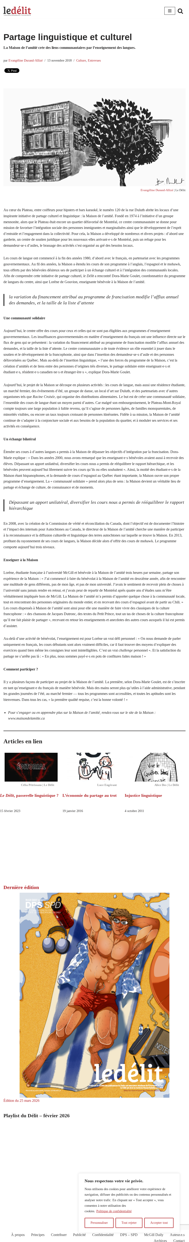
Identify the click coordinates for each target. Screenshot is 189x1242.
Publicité (79, 1235)
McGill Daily (153, 1235)
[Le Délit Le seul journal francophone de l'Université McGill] (17, 11)
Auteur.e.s (177, 1235)
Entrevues (94, 60)
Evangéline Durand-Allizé (26, 60)
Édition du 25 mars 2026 (21, 1101)
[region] (129, 1203)
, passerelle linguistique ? (29, 795)
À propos (18, 1235)
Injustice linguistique (143, 795)
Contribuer (59, 1235)
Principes (37, 1235)
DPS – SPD (129, 1235)
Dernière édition (21, 887)
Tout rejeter (129, 1222)
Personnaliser (99, 1222)
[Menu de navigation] (169, 11)
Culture (81, 60)
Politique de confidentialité (114, 1211)
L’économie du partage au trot (89, 795)
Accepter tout (159, 1222)
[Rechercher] (180, 11)
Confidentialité (103, 1235)
